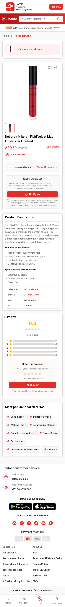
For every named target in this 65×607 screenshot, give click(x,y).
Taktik (5, 575)
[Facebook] (14, 523)
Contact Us (8, 547)
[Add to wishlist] (49, 67)
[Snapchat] (50, 523)
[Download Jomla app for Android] (20, 506)
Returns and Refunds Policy (47, 558)
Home (5, 36)
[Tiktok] (36, 523)
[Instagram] (21, 523)
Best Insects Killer (12, 570)
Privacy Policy (40, 564)
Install (56, 7)
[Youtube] (43, 523)
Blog (34, 553)
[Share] (55, 67)
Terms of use (39, 575)
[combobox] (38, 18)
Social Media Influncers (15, 564)
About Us (37, 547)
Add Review (33, 385)
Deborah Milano (31, 295)
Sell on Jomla (9, 553)
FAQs (35, 581)
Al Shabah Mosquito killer (16, 581)
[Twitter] (28, 523)
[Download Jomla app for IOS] (44, 506)
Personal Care (31, 289)
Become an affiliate (13, 558)
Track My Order (41, 570)
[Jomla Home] (9, 19)
